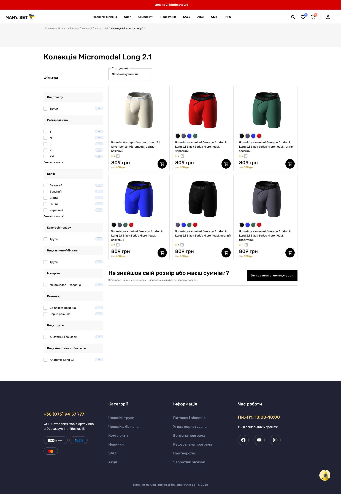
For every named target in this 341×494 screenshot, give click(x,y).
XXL (75, 156)
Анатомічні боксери (75, 337)
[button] (228, 17)
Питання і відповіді (190, 418)
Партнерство (184, 453)
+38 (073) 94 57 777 (64, 414)
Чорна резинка (75, 314)
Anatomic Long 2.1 (75, 359)
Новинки (116, 444)
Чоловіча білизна (68, 28)
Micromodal (101, 28)
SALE (112, 453)
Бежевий (74, 185)
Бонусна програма (189, 435)
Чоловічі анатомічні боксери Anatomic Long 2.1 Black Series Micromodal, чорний (203, 233)
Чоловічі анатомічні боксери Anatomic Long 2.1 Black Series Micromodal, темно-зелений (266, 147)
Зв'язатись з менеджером (272, 275)
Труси (75, 108)
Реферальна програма (192, 444)
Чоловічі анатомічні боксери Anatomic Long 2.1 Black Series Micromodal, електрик (137, 235)
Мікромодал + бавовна (75, 285)
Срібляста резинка (74, 307)
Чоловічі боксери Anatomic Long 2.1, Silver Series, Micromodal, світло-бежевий (135, 147)
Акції (112, 462)
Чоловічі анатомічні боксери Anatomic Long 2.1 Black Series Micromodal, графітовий (265, 235)
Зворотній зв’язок (189, 462)
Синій (74, 204)
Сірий (74, 197)
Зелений (74, 191)
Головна (50, 28)
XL (75, 150)
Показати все (52, 162)
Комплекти (118, 435)
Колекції (87, 28)
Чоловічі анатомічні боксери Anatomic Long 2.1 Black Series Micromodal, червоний (201, 147)
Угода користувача (190, 426)
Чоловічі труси (121, 418)
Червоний (74, 210)
